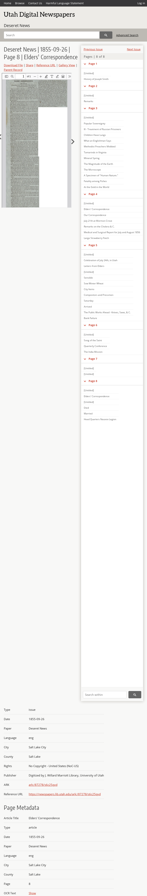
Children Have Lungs (95, 135)
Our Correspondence (95, 215)
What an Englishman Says (97, 140)
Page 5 (93, 245)
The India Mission (93, 351)
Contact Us (35, 3)
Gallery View (67, 65)
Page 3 (93, 108)
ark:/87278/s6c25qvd (43, 785)
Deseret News (17, 25)
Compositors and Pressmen (98, 295)
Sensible (88, 277)
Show (32, 893)
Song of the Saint (93, 340)
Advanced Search (127, 35)
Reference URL (46, 65)
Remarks (88, 101)
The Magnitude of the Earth (98, 164)
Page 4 (93, 194)
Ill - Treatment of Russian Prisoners (102, 129)
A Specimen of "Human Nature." (101, 175)
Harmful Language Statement (65, 3)
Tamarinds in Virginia (95, 152)
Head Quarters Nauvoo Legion (100, 419)
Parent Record (13, 70)
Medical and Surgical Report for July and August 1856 (112, 232)
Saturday (88, 300)
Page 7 (93, 359)
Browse (19, 3)
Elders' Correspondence (96, 209)
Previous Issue (93, 49)
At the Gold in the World (96, 187)
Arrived (88, 306)
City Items (89, 289)
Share (29, 65)
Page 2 (93, 86)
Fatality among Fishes (95, 181)
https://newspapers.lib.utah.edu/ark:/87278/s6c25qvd (65, 794)
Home (7, 3)
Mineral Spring (92, 158)
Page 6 (93, 325)
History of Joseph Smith (96, 79)
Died (86, 407)
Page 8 (93, 381)
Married (88, 413)
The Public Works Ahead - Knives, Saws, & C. (107, 312)
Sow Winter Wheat (93, 283)
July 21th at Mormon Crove (98, 220)
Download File (13, 65)
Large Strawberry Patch (96, 238)
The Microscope (92, 169)
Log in (141, 3)
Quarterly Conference (95, 346)
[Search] (106, 35)
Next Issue (133, 49)
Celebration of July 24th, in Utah (100, 260)
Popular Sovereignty (94, 123)
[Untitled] (89, 73)
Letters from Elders (94, 266)
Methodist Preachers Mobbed (99, 146)
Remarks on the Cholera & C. (99, 226)
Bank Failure (90, 318)
